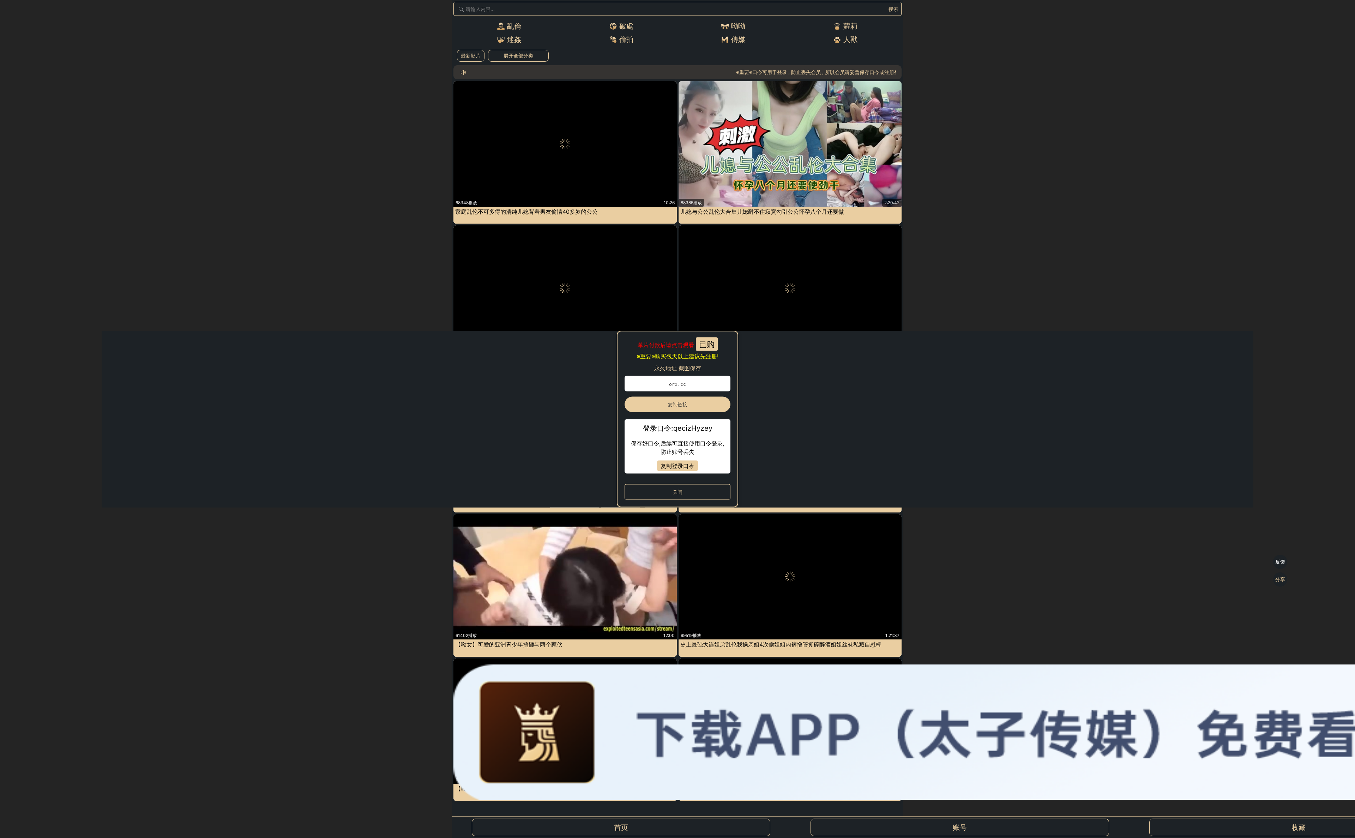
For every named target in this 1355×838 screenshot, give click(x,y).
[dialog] (677, 419)
